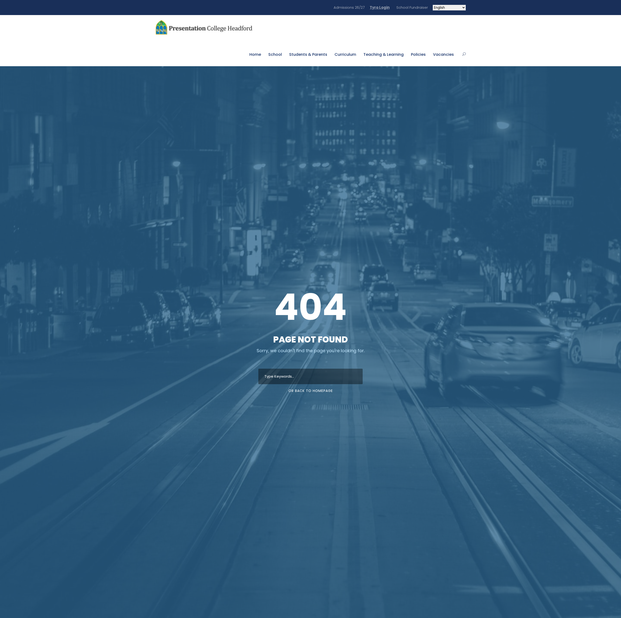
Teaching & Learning (383, 54)
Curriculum (345, 54)
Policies (418, 54)
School (275, 54)
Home (255, 54)
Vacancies (443, 54)
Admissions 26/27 (349, 7)
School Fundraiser (411, 7)
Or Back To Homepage (310, 390)
